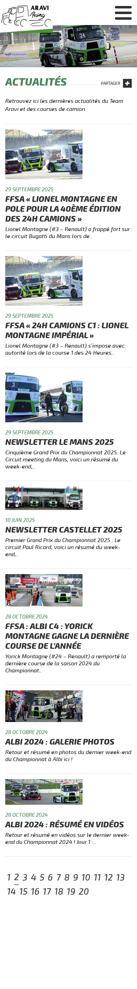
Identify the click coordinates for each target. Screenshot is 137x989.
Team (124, 34)
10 (85, 877)
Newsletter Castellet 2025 (63, 530)
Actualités (115, 21)
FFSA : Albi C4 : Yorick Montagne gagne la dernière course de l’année (67, 636)
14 (11, 892)
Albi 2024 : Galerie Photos (60, 742)
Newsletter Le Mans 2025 (59, 442)
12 (108, 877)
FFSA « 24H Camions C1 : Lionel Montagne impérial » (66, 331)
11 (97, 877)
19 (71, 892)
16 (35, 892)
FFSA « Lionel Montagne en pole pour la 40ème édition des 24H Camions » (63, 209)
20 (84, 892)
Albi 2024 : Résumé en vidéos (64, 825)
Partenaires (113, 62)
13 (120, 877)
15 (23, 892)
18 (58, 892)
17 (47, 892)
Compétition (113, 48)
